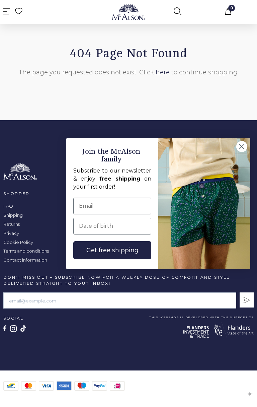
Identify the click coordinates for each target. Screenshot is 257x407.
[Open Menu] (6, 12)
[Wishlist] (18, 11)
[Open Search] (177, 11)
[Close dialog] (242, 146)
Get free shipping (112, 250)
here (163, 72)
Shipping (13, 215)
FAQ (8, 206)
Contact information (25, 260)
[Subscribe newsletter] (247, 300)
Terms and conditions (26, 251)
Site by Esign (250, 394)
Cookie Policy (18, 242)
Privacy (11, 233)
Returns (11, 224)
